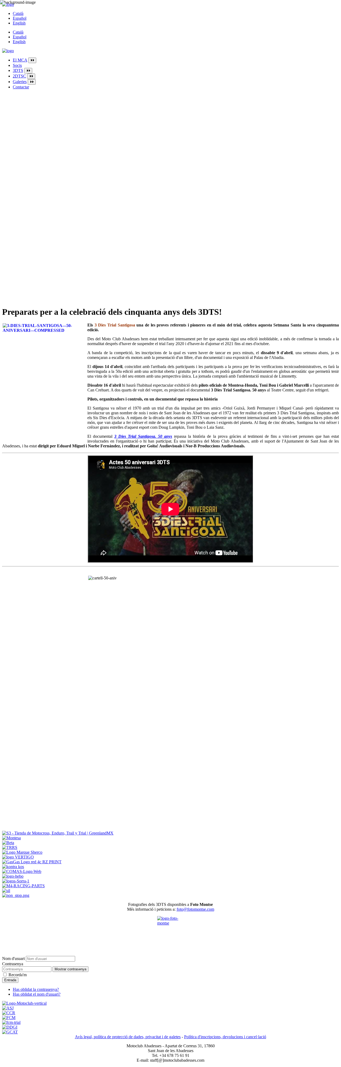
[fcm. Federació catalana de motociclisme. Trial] (11, 1022)
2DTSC (19, 76)
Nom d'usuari (13, 958)
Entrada (10, 980)
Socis (17, 65)
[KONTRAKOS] (13, 866)
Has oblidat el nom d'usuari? (36, 994)
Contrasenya (12, 964)
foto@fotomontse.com (195, 909)
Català (18, 13)
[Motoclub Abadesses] (24, 1003)
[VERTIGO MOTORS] (18, 857)
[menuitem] (176, 60)
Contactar (21, 87)
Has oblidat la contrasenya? (36, 989)
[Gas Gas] (32, 862)
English (19, 23)
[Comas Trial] (21, 871)
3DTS (18, 70)
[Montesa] (11, 838)
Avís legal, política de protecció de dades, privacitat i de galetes (128, 1037)
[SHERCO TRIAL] (22, 852)
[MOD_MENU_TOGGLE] (32, 60)
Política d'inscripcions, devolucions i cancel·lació (225, 1037)
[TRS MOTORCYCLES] (9, 847)
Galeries (20, 81)
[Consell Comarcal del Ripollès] (8, 1013)
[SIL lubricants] (6, 890)
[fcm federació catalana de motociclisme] (8, 1017)
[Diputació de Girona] (9, 1027)
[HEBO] (12, 876)
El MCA (20, 60)
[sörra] (15, 881)
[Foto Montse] (170, 929)
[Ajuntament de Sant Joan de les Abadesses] (8, 1008)
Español (19, 18)
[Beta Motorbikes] (8, 842)
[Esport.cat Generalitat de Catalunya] (10, 1032)
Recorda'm (18, 974)
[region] (170, 277)
